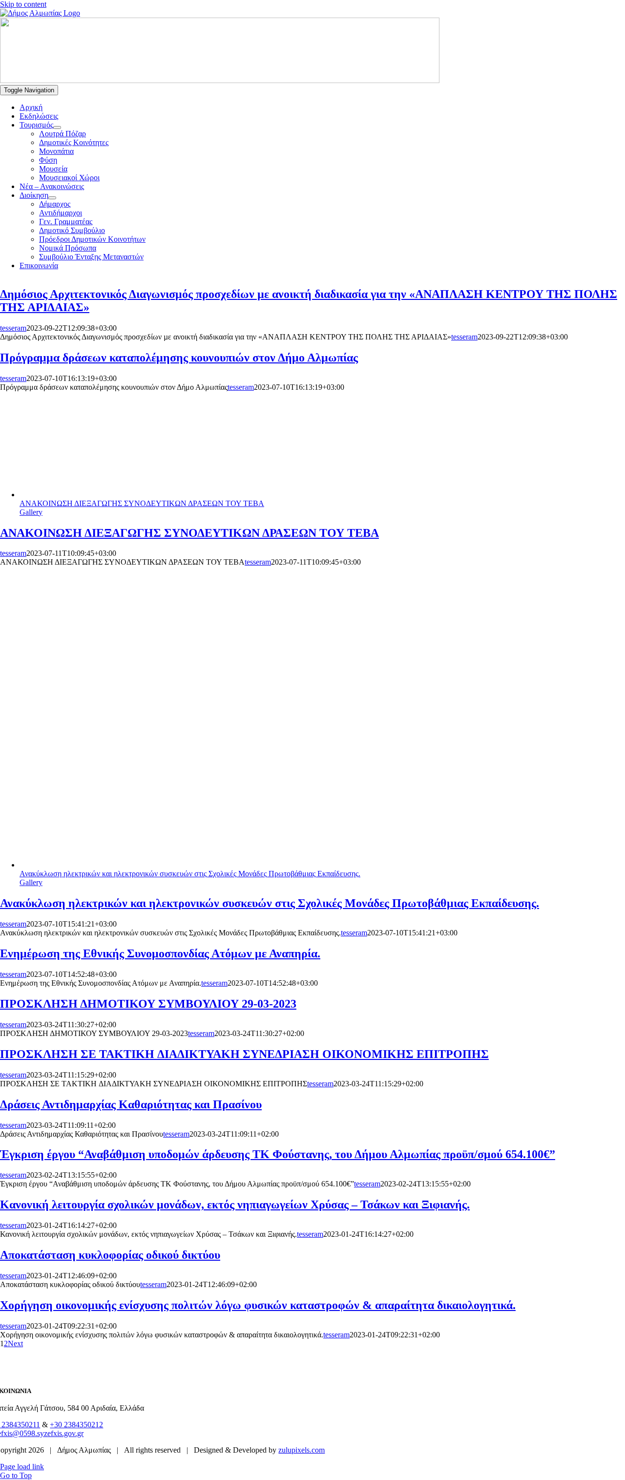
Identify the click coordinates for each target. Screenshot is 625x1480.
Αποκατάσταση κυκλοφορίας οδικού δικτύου (110, 1254)
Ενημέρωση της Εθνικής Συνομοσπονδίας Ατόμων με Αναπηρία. (160, 953)
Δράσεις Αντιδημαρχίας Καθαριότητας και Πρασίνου (131, 1104)
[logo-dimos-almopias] (219, 80)
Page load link (22, 1466)
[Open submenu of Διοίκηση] (52, 197)
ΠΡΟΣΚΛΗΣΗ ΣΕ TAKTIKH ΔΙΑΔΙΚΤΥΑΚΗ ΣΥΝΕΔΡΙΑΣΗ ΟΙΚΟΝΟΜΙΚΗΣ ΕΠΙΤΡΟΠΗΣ (244, 1054)
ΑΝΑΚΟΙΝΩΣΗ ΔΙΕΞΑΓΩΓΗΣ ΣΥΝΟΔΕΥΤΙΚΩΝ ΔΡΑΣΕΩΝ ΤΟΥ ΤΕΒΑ (142, 503)
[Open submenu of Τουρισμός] (57, 127)
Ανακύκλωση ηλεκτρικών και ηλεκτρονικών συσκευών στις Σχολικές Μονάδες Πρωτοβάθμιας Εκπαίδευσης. (190, 873)
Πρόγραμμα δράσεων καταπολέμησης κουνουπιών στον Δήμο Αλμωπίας (179, 357)
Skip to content (23, 4)
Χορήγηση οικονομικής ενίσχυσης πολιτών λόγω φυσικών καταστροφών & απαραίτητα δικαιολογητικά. (258, 1305)
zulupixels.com (301, 1450)
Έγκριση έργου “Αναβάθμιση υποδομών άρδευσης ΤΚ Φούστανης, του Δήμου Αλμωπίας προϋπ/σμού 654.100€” (277, 1154)
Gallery (31, 512)
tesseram (13, 328)
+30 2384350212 (76, 1424)
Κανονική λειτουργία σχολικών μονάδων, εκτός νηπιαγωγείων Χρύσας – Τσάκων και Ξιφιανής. (235, 1204)
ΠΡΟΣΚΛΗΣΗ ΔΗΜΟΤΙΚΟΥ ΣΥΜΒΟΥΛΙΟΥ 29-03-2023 (148, 1003)
